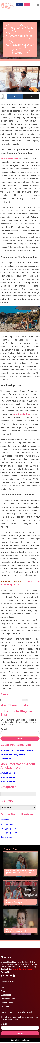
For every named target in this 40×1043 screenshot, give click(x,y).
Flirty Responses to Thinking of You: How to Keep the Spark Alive (18, 930)
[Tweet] (31, 96)
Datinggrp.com (6, 824)
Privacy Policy (7, 1003)
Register (19, 4)
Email (3, 729)
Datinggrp (4, 820)
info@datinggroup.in (22, 969)
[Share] (15, 96)
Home (3, 987)
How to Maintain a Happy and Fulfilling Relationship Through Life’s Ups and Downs (20, 872)
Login (27, 4)
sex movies (5, 759)
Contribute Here (8, 999)
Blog (3, 991)
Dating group (6, 837)
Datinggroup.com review (11, 833)
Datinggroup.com (8, 828)
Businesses (6, 995)
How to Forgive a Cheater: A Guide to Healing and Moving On (19, 902)
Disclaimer (5, 1006)
